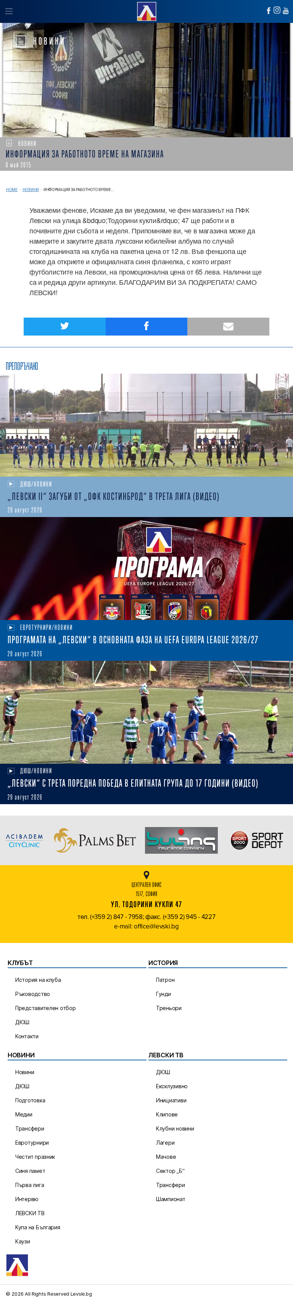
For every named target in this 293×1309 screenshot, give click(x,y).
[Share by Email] (228, 327)
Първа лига (29, 1185)
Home (12, 190)
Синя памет (30, 1171)
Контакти (27, 1036)
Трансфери (29, 1128)
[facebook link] (268, 10)
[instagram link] (277, 10)
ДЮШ (22, 1022)
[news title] (146, 425)
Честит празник (35, 1156)
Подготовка (30, 1100)
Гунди (163, 994)
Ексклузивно (172, 1086)
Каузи (22, 1241)
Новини (31, 190)
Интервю (27, 1199)
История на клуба (38, 980)
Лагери (165, 1142)
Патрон (165, 980)
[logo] (146, 10)
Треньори (169, 1008)
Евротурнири (32, 1142)
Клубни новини (175, 1128)
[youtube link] (285, 10)
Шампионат (170, 1199)
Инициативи (171, 1100)
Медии (23, 1114)
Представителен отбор (45, 1008)
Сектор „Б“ (170, 1171)
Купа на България (37, 1227)
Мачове (166, 1156)
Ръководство (32, 994)
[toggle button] (8, 11)
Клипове (167, 1114)
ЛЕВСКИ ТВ (30, 1213)
